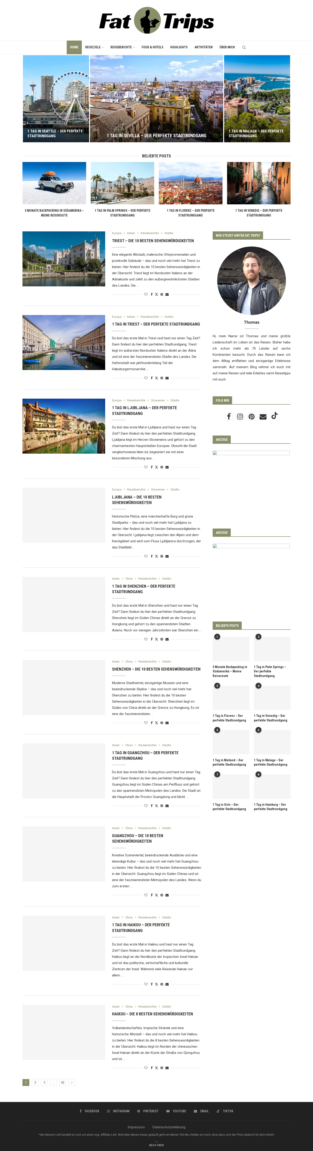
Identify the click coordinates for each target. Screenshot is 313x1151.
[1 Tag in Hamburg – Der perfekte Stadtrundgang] (272, 786)
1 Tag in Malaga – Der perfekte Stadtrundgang (256, 133)
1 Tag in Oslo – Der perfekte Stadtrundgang (229, 807)
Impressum (136, 1127)
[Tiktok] (274, 418)
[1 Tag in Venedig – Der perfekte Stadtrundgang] (259, 183)
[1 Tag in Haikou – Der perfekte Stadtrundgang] (63, 943)
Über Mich (227, 47)
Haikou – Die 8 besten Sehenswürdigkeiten (152, 1013)
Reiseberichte (121, 47)
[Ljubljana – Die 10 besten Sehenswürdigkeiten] (63, 515)
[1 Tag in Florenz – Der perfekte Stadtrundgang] (190, 183)
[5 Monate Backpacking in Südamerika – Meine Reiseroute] (54, 183)
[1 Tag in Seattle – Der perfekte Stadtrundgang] (56, 98)
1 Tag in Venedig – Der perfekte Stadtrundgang (270, 718)
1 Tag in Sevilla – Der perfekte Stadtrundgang (156, 135)
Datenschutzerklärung (169, 1127)
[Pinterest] (252, 418)
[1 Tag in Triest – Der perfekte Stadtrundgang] (63, 342)
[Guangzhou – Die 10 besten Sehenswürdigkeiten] (63, 853)
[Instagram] (240, 418)
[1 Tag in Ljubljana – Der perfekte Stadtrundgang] (63, 426)
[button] (31, 98)
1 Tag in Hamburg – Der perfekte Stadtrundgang (270, 807)
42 (62, 1082)
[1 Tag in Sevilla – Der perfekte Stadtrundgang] (156, 98)
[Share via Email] (167, 294)
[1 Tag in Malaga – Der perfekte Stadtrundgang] (257, 98)
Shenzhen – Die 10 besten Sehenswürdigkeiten (156, 669)
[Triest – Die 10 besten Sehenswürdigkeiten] (63, 258)
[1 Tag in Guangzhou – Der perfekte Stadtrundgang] (63, 770)
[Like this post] (146, 294)
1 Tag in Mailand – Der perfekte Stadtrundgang (229, 762)
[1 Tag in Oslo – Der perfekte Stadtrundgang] (231, 786)
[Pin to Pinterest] (161, 294)
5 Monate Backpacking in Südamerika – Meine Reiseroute (230, 671)
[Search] (244, 47)
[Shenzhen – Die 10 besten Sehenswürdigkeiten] (63, 687)
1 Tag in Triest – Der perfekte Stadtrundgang (156, 324)
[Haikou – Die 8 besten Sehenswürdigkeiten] (63, 1032)
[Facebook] (229, 418)
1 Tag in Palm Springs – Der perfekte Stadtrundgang (270, 671)
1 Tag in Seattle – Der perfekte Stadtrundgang (55, 133)
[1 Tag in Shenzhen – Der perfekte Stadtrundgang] (63, 604)
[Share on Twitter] (156, 294)
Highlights (179, 47)
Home (74, 47)
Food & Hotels (152, 47)
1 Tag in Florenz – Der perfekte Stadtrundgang (229, 718)
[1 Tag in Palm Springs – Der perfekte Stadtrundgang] (122, 183)
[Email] (263, 418)
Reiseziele (93, 47)
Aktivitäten (204, 47)
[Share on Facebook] (152, 294)
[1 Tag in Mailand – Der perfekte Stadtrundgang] (231, 742)
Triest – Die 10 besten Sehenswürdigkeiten (153, 240)
